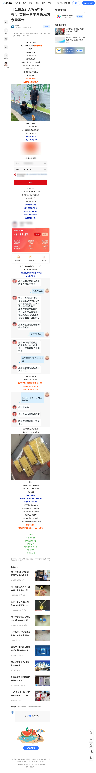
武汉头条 (13, 670)
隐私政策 (34, 759)
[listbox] (30, 633)
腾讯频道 (36, 762)
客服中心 (42, 762)
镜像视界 (13, 580)
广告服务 (45, 759)
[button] (79, 16)
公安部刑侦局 (15, 685)
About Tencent (21, 759)
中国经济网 (14, 595)
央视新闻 (13, 655)
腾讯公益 (24, 762)
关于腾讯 (14, 759)
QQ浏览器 (30, 762)
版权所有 (33, 767)
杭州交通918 (15, 610)
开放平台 (39, 759)
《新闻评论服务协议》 (36, 706)
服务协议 (28, 759)
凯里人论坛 (14, 700)
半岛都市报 (14, 640)
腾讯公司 (28, 767)
